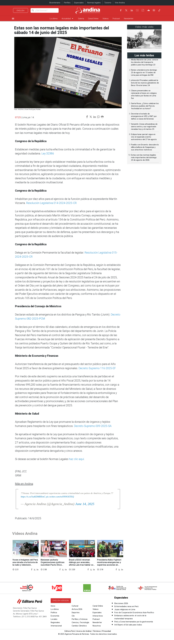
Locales (54, 619)
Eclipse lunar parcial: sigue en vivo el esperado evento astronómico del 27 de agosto (144, 137)
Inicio (53, 606)
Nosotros (97, 626)
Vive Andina (120, 3)
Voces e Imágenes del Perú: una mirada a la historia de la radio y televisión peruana (25, 564)
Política (54, 612)
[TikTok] (159, 10)
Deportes (75, 612)
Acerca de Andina (83, 631)
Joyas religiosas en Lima (124, 609)
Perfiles (67, 3)
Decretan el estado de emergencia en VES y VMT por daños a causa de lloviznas (144, 116)
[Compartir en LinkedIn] (37, 569)
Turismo (107, 3)
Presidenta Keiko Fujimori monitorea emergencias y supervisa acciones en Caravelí (109, 564)
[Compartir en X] (35, 569)
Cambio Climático (79, 626)
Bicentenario (54, 3)
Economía (55, 616)
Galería (81, 18)
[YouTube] (137, 10)
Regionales (55, 622)
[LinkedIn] (131, 10)
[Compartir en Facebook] (32, 569)
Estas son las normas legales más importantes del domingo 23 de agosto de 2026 (144, 157)
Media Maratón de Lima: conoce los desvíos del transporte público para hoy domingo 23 (144, 62)
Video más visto (144, 26)
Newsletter (128, 18)
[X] (126, 10)
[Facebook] (120, 10)
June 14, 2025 (84, 504)
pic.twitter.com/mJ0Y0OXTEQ (60, 496)
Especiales (79, 3)
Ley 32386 (48, 153)
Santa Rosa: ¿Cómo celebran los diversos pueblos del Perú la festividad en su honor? (145, 106)
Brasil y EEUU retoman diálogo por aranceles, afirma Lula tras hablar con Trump (82, 564)
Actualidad (68, 18)
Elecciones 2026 (121, 603)
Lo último (54, 18)
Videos (106, 18)
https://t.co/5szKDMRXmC (33, 496)
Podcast (116, 18)
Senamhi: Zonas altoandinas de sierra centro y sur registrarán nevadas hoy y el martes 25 (144, 126)
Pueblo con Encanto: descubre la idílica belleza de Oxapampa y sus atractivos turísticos (145, 147)
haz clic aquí (76, 459)
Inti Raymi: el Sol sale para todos (128, 625)
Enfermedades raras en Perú (126, 606)
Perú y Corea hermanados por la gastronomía (133, 622)
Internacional (56, 626)
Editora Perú (70, 631)
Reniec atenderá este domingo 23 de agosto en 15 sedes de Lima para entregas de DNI (144, 72)
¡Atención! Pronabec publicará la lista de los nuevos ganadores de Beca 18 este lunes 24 (145, 83)
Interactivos (98, 616)
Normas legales (94, 3)
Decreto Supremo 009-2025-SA (93, 426)
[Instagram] (142, 10)
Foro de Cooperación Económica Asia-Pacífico (134, 612)
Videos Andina (24, 533)
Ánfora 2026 (77, 609)
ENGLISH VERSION (61, 601)
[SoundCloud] (148, 10)
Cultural (75, 606)
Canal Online (93, 18)
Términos (97, 631)
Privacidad (106, 631)
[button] (14, 553)
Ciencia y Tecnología (80, 622)
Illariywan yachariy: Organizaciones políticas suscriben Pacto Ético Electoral (52, 564)
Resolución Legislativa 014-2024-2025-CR (51, 203)
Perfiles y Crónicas (80, 619)
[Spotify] (153, 10)
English (20, 11)
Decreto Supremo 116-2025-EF (97, 368)
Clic (73, 616)
